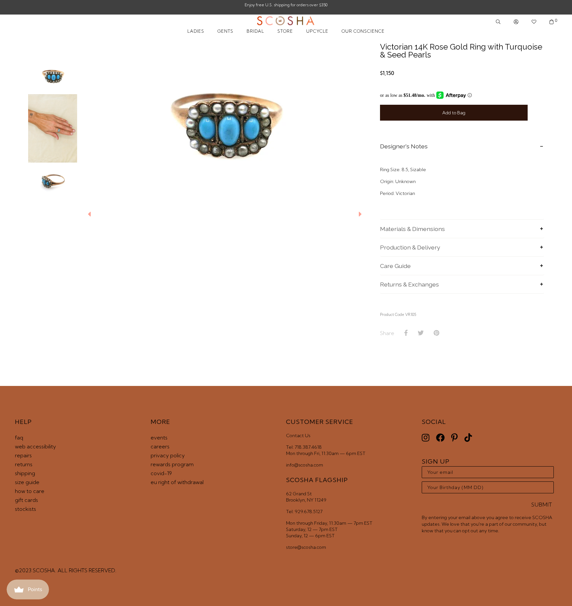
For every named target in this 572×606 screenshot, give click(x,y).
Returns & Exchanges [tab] (409, 284)
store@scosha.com (306, 547)
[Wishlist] (534, 21)
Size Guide (27, 482)
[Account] (516, 21)
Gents (225, 31)
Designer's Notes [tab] (404, 146)
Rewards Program (172, 464)
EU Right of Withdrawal (177, 482)
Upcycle (317, 31)
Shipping (25, 473)
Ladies (195, 31)
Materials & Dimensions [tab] (412, 228)
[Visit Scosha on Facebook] (440, 437)
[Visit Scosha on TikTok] (468, 437)
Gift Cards (26, 500)
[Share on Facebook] (406, 333)
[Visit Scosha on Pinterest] (454, 437)
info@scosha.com (304, 465)
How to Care (29, 491)
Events (159, 437)
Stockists (25, 509)
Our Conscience (363, 31)
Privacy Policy (168, 455)
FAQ (19, 437)
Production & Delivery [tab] (410, 247)
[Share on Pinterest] (436, 333)
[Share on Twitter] (421, 333)
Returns (23, 464)
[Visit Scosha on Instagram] (425, 437)
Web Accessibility (35, 446)
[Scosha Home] (286, 21)
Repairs (23, 455)
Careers (160, 446)
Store (285, 31)
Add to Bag (453, 112)
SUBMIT (541, 504)
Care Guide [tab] (395, 265)
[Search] (498, 21)
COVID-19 (161, 473)
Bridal (255, 31)
